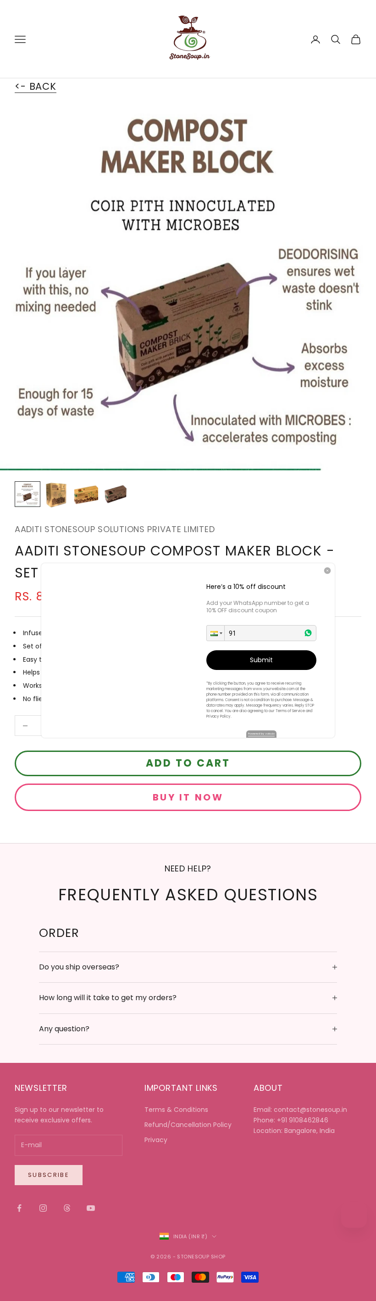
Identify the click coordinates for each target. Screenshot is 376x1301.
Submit (261, 659)
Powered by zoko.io (261, 733)
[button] (215, 633)
